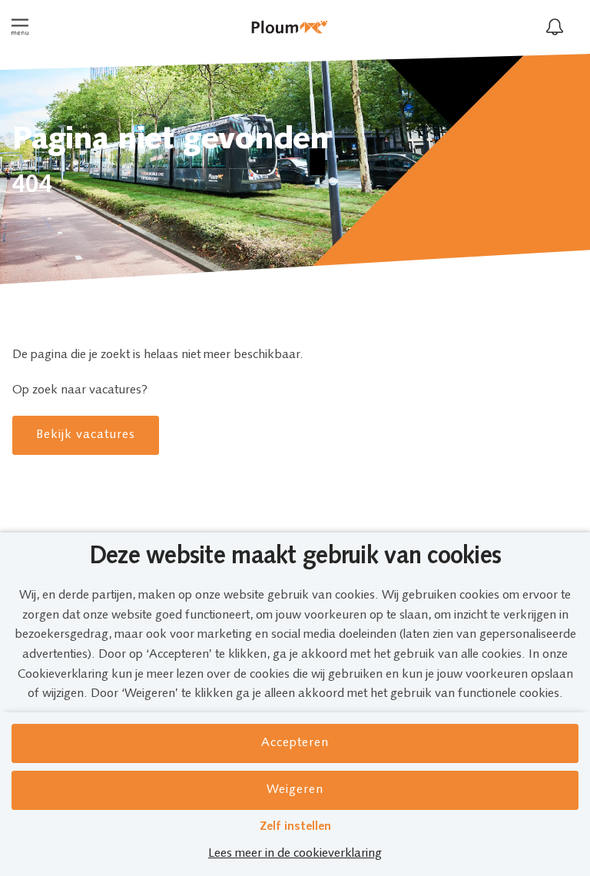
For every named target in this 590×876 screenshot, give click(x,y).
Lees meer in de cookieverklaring (295, 854)
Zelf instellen (295, 827)
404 (32, 186)
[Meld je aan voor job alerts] (554, 26)
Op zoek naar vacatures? (80, 390)
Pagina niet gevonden (170, 140)
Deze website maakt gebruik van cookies (295, 557)
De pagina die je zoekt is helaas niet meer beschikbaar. (157, 355)
